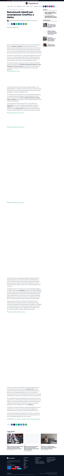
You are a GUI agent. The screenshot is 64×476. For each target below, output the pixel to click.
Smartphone (19, 6)
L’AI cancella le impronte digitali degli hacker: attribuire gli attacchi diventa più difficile (51, 17)
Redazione (37, 459)
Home (9, 6)
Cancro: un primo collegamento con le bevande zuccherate (51, 45)
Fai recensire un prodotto (51, 459)
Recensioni (36, 6)
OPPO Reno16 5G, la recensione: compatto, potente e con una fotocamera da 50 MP (24, 0)
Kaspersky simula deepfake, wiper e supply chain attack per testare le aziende (51, 13)
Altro (43, 6)
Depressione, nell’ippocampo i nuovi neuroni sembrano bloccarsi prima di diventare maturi (48, 447)
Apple (24, 6)
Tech (15, 6)
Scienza (27, 6)
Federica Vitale (13, 20)
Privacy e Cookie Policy (39, 461)
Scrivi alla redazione (50, 460)
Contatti (36, 460)
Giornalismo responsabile (39, 463)
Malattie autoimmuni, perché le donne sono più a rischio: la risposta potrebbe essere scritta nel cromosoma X (52, 33)
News (12, 6)
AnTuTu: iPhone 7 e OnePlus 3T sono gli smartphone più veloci (26, 419)
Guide (40, 6)
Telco (31, 6)
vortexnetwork (55, 474)
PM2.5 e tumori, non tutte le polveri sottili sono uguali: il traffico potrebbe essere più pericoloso (15, 447)
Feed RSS (48, 461)
